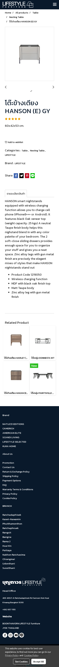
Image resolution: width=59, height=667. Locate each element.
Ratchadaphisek (11, 515)
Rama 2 (6, 541)
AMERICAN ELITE (11, 433)
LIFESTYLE (10, 155)
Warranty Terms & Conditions (17, 489)
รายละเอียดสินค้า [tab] (16, 194)
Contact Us (8, 467)
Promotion (8, 463)
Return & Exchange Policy (16, 471)
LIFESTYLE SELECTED (14, 442)
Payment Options (11, 480)
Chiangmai (8, 559)
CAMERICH (8, 428)
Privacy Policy (9, 494)
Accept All (38, 661)
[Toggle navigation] (54, 4)
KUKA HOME (9, 446)
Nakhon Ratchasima (13, 555)
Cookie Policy (9, 498)
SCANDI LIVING (10, 437)
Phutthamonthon (12, 523)
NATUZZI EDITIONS (13, 424)
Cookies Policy (31, 655)
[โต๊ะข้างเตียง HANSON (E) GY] (29, 54)
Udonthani (8, 563)
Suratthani (8, 568)
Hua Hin (6, 546)
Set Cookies (21, 661)
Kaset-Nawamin (11, 519)
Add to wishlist (15, 142)
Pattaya (6, 550)
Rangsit (6, 532)
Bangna (6, 537)
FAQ (4, 485)
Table (25, 150)
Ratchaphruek (10, 528)
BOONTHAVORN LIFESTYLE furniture (21, 623)
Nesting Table (37, 150)
